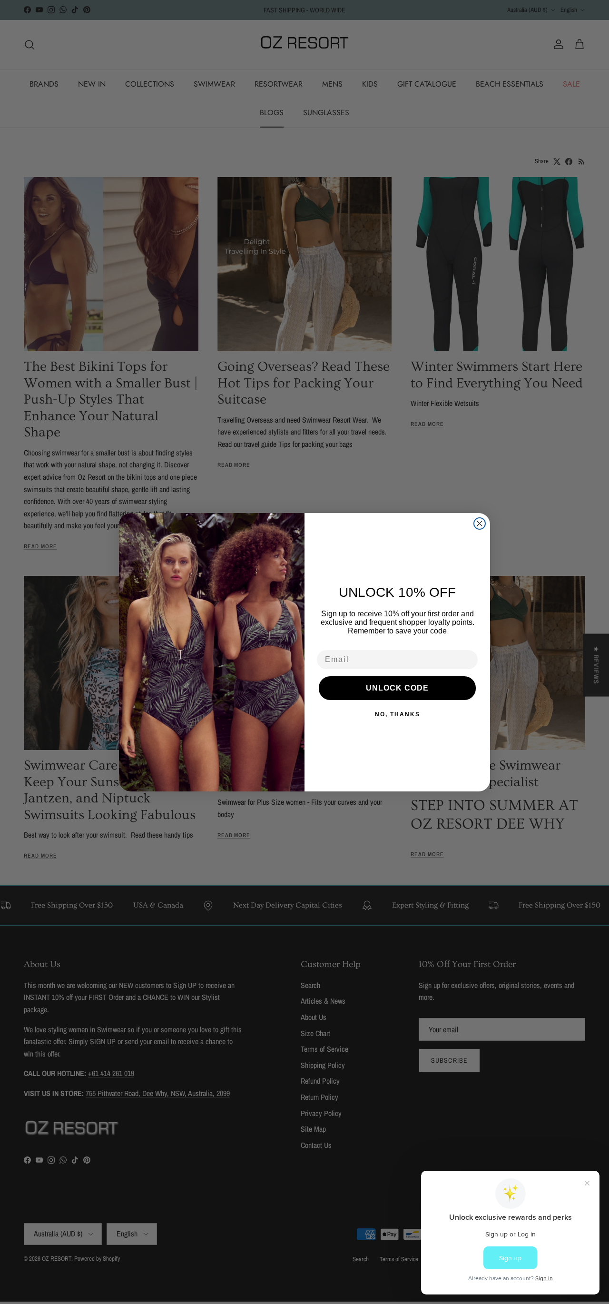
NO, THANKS (397, 714)
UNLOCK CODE (397, 688)
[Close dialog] (479, 523)
